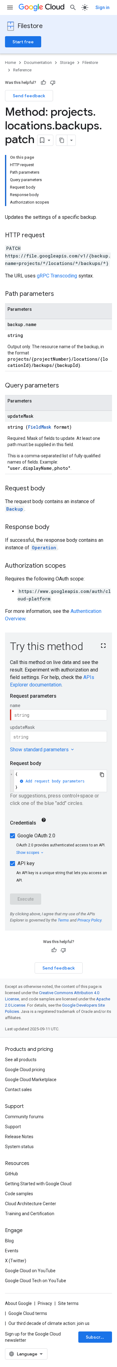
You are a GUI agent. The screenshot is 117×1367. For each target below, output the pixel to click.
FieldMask (39, 427)
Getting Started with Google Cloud (38, 1183)
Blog (9, 1240)
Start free (23, 42)
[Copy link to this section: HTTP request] (51, 235)
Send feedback (29, 96)
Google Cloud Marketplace (30, 1079)
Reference (22, 70)
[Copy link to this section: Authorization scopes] (72, 566)
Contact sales (18, 1089)
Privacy (45, 1303)
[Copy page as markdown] (61, 140)
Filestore (30, 26)
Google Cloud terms (27, 1313)
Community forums (24, 1116)
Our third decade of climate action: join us (49, 1323)
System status (19, 1146)
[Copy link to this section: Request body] (51, 489)
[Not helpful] (52, 82)
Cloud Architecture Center (30, 1203)
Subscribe (96, 1337)
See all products (21, 1059)
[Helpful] (43, 82)
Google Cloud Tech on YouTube (35, 1280)
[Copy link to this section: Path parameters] (60, 294)
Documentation (38, 62)
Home (10, 62)
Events (11, 1250)
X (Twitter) (15, 1260)
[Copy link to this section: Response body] (55, 527)
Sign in (102, 7)
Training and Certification (29, 1213)
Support (13, 1126)
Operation (44, 548)
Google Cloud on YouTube (30, 1270)
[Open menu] (10, 7)
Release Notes (19, 1136)
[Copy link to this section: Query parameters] (65, 386)
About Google (18, 1303)
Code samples (19, 1193)
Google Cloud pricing (25, 1069)
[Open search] (73, 7)
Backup (14, 509)
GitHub (11, 1173)
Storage (67, 62)
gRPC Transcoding (57, 276)
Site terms (68, 1303)
